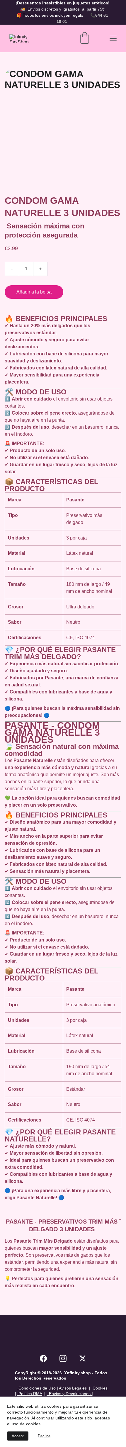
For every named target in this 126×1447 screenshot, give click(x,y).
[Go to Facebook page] (43, 1358)
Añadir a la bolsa (34, 291)
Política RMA (29, 1393)
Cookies (100, 1388)
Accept (18, 1436)
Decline (44, 1436)
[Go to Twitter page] (82, 1358)
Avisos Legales (73, 1388)
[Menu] (113, 38)
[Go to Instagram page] (63, 1358)
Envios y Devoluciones (69, 1393)
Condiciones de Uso (36, 1388)
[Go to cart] (85, 38)
